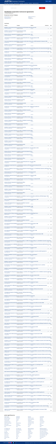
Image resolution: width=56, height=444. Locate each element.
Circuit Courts (6, 434)
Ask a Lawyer (11, 3)
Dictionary (41, 418)
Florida (17, 434)
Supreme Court (6, 433)
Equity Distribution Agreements (8, 262)
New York (17, 436)
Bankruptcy (18, 418)
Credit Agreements (6, 38)
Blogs (40, 424)
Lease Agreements (6, 200)
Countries (29, 437)
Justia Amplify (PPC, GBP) (43, 434)
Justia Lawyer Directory (43, 431)
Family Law (17, 424)
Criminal (17, 419)
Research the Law (16, 3)
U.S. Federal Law (7, 428)
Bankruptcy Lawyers (7, 418)
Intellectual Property (31, 421)
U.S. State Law (18, 428)
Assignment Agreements (7, 310)
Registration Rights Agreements (8, 396)
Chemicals (32, 28)
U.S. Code (5, 431)
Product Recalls (30, 433)
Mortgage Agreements (7, 169)
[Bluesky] (13, 442)
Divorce (17, 420)
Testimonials (42, 437)
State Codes (18, 431)
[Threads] (12, 442)
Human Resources (7, 18)
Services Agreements (7, 224)
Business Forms (30, 432)
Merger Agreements (6, 214)
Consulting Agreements (7, 76)
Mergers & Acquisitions (31, 16)
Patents (29, 434)
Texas (17, 437)
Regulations (6, 432)
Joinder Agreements (6, 324)
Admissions (41, 419)
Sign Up (50, 1)
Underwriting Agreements (7, 245)
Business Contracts (11, 4)
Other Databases (31, 428)
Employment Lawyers (7, 421)
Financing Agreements (7, 176)
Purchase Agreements (7, 241)
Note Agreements (6, 66)
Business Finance (6, 16)
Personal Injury (18, 425)
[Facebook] (10, 442)
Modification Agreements (7, 338)
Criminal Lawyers (6, 420)
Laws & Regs (26, 3)
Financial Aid (41, 420)
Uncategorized (30, 18)
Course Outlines (42, 421)
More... (5, 426)
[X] (14, 442)
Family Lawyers (6, 424)
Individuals (18, 416)
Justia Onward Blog (42, 436)
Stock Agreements (6, 255)
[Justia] (8, 1)
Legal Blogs (29, 431)
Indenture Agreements (7, 248)
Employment (30, 420)
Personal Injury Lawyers (7, 425)
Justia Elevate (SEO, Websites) (44, 433)
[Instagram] (11, 442)
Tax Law (29, 425)
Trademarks (30, 436)
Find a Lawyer (6, 3)
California (17, 433)
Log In (47, 1)
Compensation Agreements (7, 28)
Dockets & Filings (6, 437)
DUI (16, 421)
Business (29, 416)
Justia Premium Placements (44, 432)
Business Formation (31, 418)
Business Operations (7, 17)
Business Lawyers (6, 419)
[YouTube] (9, 442)
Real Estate (29, 17)
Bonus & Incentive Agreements (8, 45)
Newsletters (30, 3)
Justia (5, 4)
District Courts (6, 436)
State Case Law (18, 432)
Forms (7, 4)
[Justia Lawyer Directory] (15, 442)
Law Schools (21, 3)
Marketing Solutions (36, 3)
